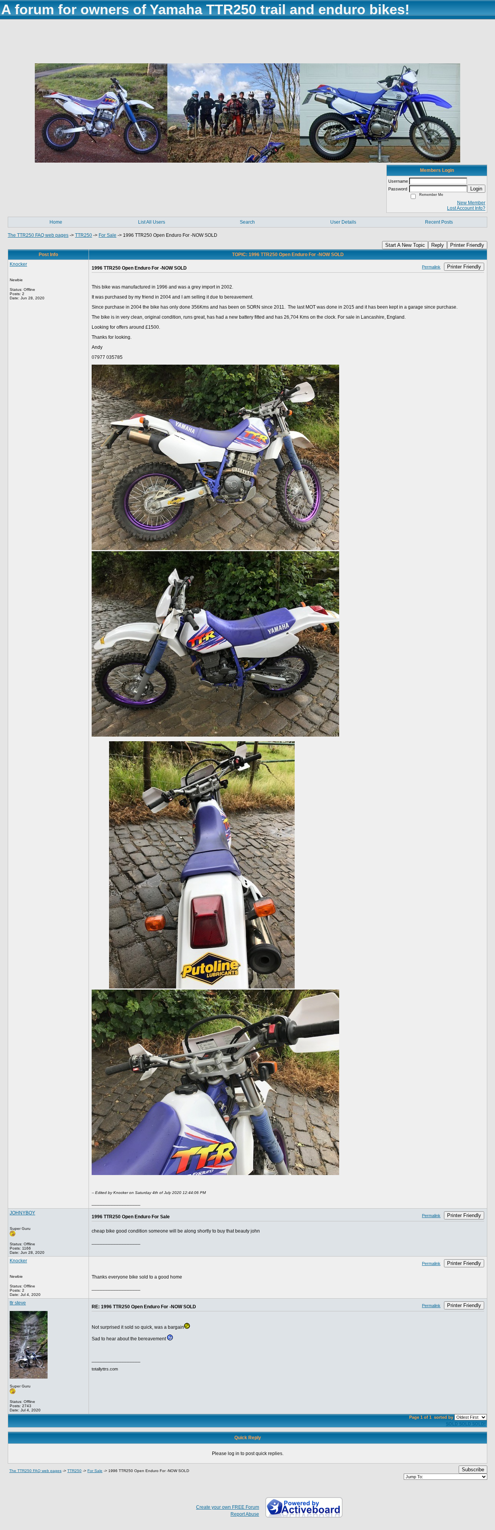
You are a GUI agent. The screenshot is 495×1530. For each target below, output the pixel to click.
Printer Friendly (467, 245)
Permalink (431, 267)
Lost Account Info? (466, 208)
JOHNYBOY (22, 1213)
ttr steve (18, 1303)
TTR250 (83, 235)
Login (476, 189)
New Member (471, 202)
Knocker (18, 264)
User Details (343, 222)
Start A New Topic (405, 245)
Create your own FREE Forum (227, 1507)
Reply (437, 245)
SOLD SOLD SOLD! (466, 1423)
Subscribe (473, 1469)
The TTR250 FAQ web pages (38, 235)
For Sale (107, 235)
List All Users (151, 222)
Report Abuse (244, 1514)
